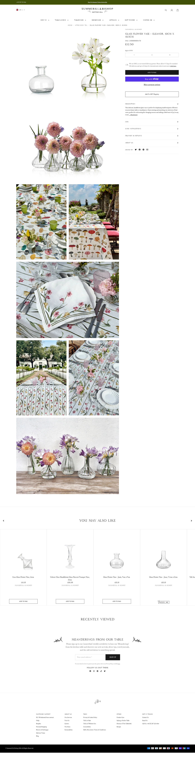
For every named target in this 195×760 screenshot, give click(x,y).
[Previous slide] (3, 520)
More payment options (152, 84)
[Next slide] (191, 520)
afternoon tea (81, 25)
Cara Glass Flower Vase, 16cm (23, 577)
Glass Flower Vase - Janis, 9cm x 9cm (116, 577)
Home (70, 25)
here (119, 664)
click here (173, 66)
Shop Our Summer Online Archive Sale (97, 2)
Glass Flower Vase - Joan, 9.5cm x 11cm (163, 577)
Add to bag (23, 601)
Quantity (129, 50)
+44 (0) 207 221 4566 (21, 2)
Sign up (112, 657)
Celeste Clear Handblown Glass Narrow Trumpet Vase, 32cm (70, 578)
